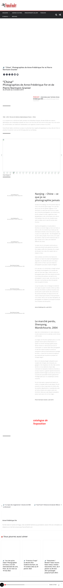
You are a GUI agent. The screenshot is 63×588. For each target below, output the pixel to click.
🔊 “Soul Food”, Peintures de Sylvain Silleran (47, 505)
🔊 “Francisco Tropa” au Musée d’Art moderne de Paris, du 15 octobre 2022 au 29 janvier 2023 (31, 565)
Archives (14, 16)
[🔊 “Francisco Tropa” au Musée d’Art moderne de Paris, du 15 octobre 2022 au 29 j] (31, 541)
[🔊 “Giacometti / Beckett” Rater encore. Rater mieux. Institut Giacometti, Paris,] (52, 541)
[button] (9, 13)
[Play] (2, 585)
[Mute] (59, 585)
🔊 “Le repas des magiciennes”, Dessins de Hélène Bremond (17, 506)
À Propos (5, 16)
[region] (31, 157)
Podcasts (43, 13)
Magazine (5, 13)
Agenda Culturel (17, 13)
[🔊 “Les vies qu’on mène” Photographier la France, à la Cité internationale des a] (10, 541)
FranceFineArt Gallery (31, 13)
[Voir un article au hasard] (60, 15)
